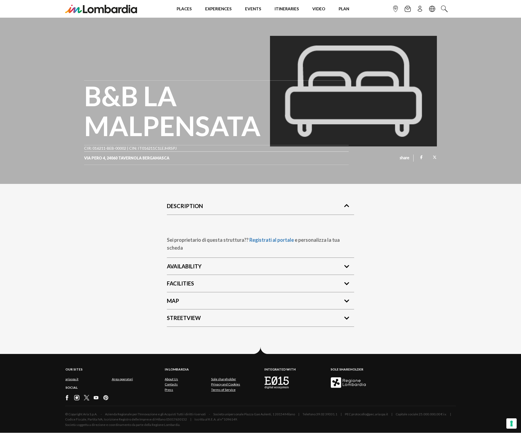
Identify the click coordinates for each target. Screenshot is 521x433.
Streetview (184, 318)
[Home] (101, 9)
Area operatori (122, 379)
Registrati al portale (271, 240)
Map (173, 300)
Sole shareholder (223, 379)
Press (169, 390)
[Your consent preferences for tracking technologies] (511, 423)
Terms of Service (223, 390)
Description (185, 206)
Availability (184, 266)
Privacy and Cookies (225, 384)
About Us (171, 379)
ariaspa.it (71, 379)
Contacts (171, 384)
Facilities (180, 283)
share (404, 158)
